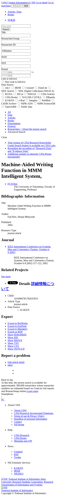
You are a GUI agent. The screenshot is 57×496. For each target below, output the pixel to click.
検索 (26, 6)
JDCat (20, 94)
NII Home (19, 424)
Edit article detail (16, 362)
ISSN (4, 57)
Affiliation (6, 50)
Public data (26, 106)
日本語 (11, 20)
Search (6, 29)
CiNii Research (21, 435)
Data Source (7, 84)
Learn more (32, 391)
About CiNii (20, 410)
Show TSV (13, 343)
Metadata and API (23, 441)
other (10, 365)
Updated (18, 451)
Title (3, 32)
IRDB (18, 87)
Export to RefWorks (18, 323)
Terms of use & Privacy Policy (29, 416)
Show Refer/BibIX (17, 334)
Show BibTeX (15, 340)
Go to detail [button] (41, 2)
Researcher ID (8, 44)
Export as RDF (15, 331)
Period (4, 69)
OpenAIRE (10, 106)
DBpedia (50, 97)
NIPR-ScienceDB (46, 103)
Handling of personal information (30, 419)
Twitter (17, 457)
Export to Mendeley (18, 329)
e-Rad (21, 100)
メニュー (17, 6)
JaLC (7, 87)
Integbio (33, 100)
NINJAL (32, 94)
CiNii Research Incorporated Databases (33, 413)
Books (11, 14)
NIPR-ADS (26, 103)
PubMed (46, 100)
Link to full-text (9, 78)
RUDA (8, 94)
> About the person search (33, 129)
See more (6, 276)
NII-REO (18, 473)
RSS (16, 454)
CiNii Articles (47, 94)
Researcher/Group (10, 38)
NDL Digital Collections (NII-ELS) (36, 91)
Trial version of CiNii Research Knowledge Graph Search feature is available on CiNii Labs (31, 144)
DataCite (43, 87)
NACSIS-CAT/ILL (32, 97)
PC (2, 399)
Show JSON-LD (16, 348)
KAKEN (9, 100)
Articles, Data (14, 11)
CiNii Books (11, 97)
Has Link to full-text (14, 81)
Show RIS (13, 337)
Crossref (30, 87)
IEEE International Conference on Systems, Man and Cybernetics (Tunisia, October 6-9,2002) (29, 249)
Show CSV (13, 346)
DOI (3, 63)
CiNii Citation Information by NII (18, 2)
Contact (18, 421)
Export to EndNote (17, 326)
